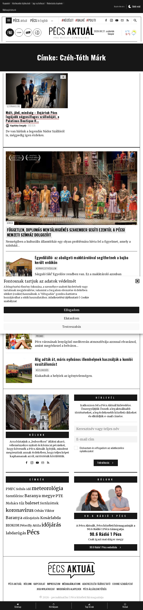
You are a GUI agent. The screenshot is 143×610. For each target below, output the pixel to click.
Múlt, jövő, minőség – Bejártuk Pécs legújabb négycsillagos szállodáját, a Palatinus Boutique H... (32, 116)
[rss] (127, 20)
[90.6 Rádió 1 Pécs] (105, 510)
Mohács (12, 503)
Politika (93, 20)
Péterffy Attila (30, 525)
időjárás (51, 525)
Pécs (33, 532)
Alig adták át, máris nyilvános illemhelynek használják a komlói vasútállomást (84, 361)
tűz (21, 503)
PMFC (10, 489)
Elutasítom (71, 318)
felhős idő (23, 489)
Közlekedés (42, 370)
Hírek (10, 223)
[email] (122, 20)
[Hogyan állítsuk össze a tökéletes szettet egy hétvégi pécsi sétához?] (19, 336)
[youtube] (116, 20)
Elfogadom (71, 310)
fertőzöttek (49, 503)
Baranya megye (40, 495)
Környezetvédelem (46, 268)
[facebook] (106, 20)
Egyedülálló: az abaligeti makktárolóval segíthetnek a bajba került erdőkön (81, 260)
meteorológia (47, 488)
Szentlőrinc (15, 496)
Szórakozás (13, 106)
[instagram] (111, 20)
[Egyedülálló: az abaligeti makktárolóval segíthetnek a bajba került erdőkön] (19, 268)
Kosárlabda (50, 518)
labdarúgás (16, 533)
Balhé (81, 20)
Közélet (68, 20)
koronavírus (20, 510)
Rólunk (37, 434)
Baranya (14, 517)
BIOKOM (12, 525)
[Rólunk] (37, 412)
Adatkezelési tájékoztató (63, 297)
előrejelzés (31, 518)
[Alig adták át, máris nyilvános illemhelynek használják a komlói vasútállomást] (19, 370)
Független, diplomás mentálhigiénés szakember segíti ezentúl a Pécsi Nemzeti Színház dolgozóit (66, 232)
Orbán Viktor (44, 511)
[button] (137, 281)
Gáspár (111, 34)
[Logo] (71, 570)
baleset (32, 503)
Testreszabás (71, 326)
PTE (59, 496)
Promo (39, 336)
